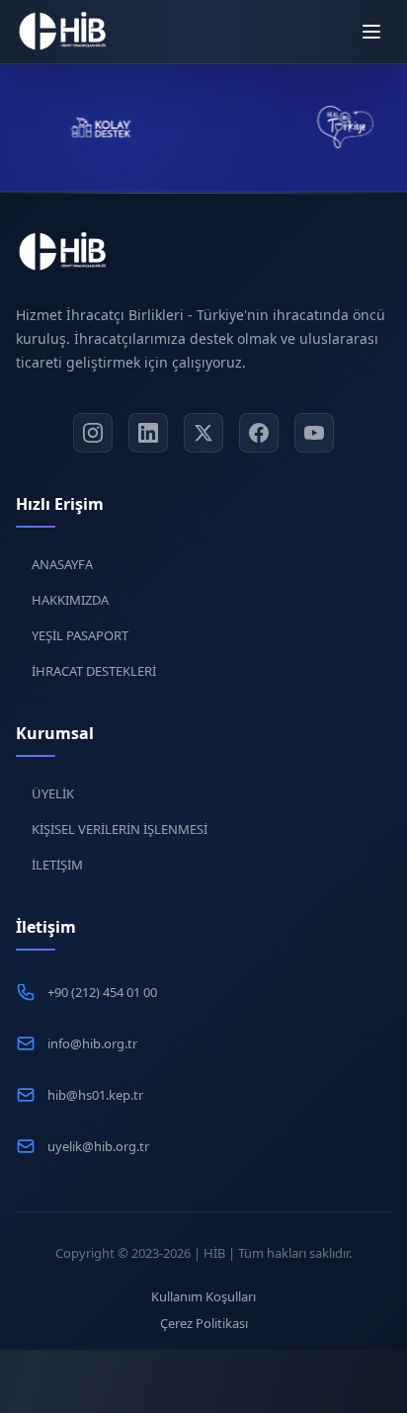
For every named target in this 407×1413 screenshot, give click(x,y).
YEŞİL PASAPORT (80, 635)
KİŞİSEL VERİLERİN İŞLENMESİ (119, 829)
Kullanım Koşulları (203, 1296)
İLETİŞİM (57, 864)
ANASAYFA (62, 564)
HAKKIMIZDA (70, 600)
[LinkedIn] (148, 433)
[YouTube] (314, 433)
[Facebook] (259, 433)
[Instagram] (93, 433)
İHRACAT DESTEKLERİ (94, 671)
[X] (203, 433)
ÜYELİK (53, 793)
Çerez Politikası (204, 1323)
